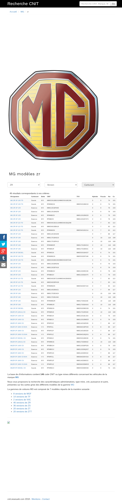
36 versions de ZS (21, 405)
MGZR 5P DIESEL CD (18, 368)
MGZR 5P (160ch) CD (17, 342)
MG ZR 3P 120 (15, 234)
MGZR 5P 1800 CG (17, 360)
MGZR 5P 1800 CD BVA (18, 357)
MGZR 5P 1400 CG (17, 349)
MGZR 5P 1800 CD (17, 353)
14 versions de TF (21, 396)
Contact (46, 499)
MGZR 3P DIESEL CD (18, 338)
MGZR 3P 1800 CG (17, 330)
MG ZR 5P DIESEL (17, 308)
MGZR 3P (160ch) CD (17, 312)
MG (22, 11)
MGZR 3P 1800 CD (17, 323)
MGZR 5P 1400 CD (17, 345)
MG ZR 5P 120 (15, 289)
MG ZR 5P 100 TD (16, 256)
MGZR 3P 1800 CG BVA (18, 334)
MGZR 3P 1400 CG (17, 319)
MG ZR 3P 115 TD (16, 223)
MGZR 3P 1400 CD (17, 316)
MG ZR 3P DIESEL (17, 252)
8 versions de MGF (22, 393)
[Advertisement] (61, 37)
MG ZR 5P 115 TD (16, 278)
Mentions (36, 499)
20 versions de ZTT (22, 411)
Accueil (13, 11)
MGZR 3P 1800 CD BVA (18, 327)
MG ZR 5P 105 (15, 264)
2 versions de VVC (22, 399)
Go (113, 4)
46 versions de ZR (22, 402)
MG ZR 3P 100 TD (16, 200)
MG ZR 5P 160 (15, 293)
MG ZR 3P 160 (15, 237)
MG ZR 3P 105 (15, 208)
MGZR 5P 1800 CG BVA (18, 364)
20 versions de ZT (21, 408)
